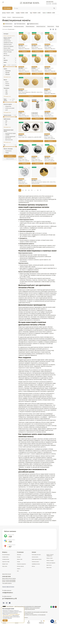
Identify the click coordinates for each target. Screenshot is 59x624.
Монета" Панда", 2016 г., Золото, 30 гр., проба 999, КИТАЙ (49, 161)
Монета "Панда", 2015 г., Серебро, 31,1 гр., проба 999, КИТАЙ (23, 161)
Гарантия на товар (5, 561)
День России (6, 55)
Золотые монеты (7, 40)
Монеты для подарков (8, 46)
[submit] (54, 8)
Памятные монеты (8, 44)
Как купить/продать (6, 554)
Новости (18, 568)
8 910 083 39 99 (49, 1)
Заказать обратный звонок (8, 586)
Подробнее (37, 118)
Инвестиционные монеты (36, 559)
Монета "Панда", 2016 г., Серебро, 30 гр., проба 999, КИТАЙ (49, 138)
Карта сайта (4, 566)
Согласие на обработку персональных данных (25, 609)
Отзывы (18, 561)
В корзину (24, 51)
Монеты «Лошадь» (8, 51)
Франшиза (19, 554)
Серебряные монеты (8, 42)
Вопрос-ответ (19, 559)
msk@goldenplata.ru (7, 592)
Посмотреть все (7, 77)
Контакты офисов (20, 566)
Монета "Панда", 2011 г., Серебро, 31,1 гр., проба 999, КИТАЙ (37, 161)
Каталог (34, 552)
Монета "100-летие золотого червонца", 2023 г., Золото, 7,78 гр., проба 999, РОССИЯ (44, 182)
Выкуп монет (49, 567)
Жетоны (5, 53)
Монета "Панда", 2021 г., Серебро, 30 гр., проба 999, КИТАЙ (29, 137)
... (34, 190)
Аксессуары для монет (36, 554)
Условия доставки (5, 559)
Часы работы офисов (6, 583)
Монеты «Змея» (7, 48)
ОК (5, 620)
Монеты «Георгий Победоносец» (7, 38)
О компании (20, 552)
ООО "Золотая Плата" (19, 606)
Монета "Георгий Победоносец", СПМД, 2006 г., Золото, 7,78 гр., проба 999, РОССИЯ (30, 93)
